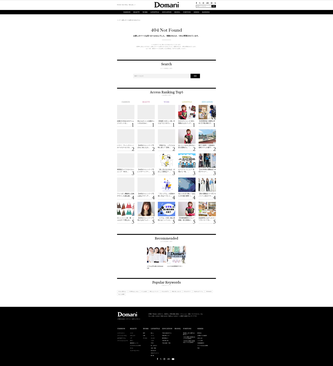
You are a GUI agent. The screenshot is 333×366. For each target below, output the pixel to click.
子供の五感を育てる (166, 333)
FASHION (126, 12)
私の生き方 (153, 350)
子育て (152, 343)
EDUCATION (166, 12)
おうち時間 (121, 294)
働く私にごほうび (177, 291)
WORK (145, 12)
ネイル (131, 348)
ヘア (131, 338)
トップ (118, 20)
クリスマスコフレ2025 (135, 345)
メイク (131, 333)
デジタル (145, 338)
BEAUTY (136, 12)
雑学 (144, 333)
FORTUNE (187, 12)
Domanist (209, 291)
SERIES (196, 12)
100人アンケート (155, 353)
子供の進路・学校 (166, 343)
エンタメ (153, 338)
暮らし (152, 333)
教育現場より (165, 338)
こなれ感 (144, 291)
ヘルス (152, 340)
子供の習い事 (165, 340)
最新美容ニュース (134, 343)
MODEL (177, 12)
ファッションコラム (122, 335)
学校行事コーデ (165, 335)
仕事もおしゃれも (134, 291)
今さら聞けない (122, 291)
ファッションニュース (122, 340)
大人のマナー (188, 291)
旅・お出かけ (154, 345)
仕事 (144, 335)
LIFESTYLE (154, 12)
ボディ (131, 340)
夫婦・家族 (153, 348)
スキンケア (132, 335)
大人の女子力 (166, 291)
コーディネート (121, 333)
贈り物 (152, 355)
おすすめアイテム (121, 338)
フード (152, 335)
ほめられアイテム (199, 291)
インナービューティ (134, 350)
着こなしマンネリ (154, 291)
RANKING (206, 12)
